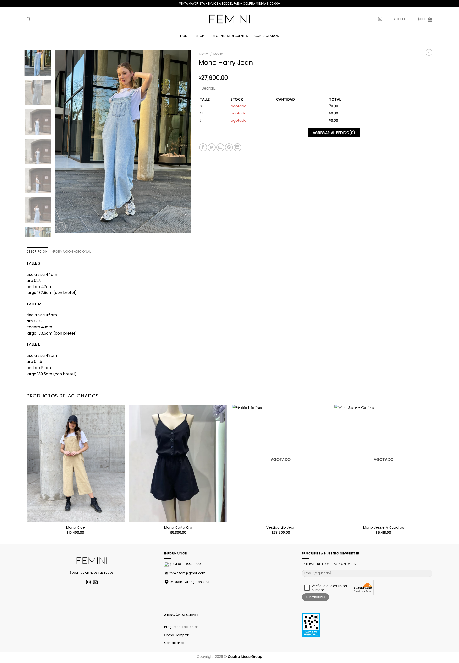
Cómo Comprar (176, 635)
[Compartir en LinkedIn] (237, 147)
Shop (200, 36)
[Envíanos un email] (95, 582)
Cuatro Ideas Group (245, 656)
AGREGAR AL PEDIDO (334, 132)
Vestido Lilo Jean (280, 527)
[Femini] (229, 19)
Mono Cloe (75, 527)
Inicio (203, 54)
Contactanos (266, 36)
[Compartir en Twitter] (212, 147)
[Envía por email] (220, 147)
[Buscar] (28, 19)
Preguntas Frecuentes (229, 36)
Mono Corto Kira (178, 527)
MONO (218, 54)
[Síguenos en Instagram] (380, 19)
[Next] (183, 141)
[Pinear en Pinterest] (229, 147)
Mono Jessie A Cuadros (383, 527)
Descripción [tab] (37, 252)
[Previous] (63, 141)
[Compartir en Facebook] (203, 147)
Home (184, 36)
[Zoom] (61, 226)
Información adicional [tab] (71, 252)
